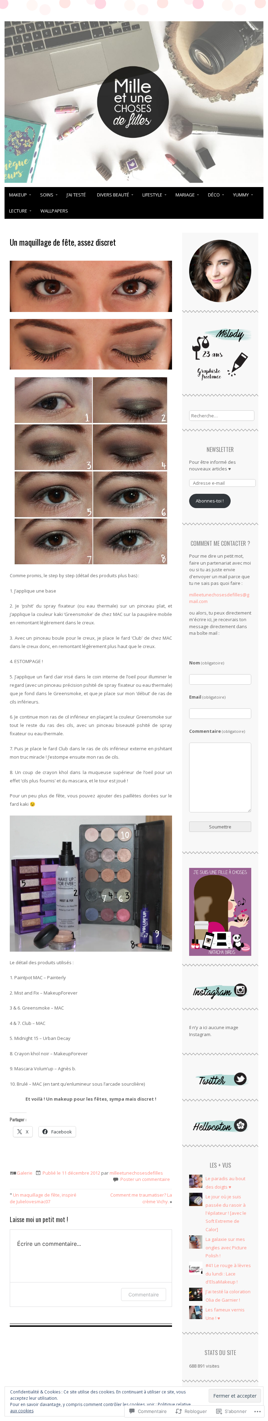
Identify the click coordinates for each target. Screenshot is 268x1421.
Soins (46, 195)
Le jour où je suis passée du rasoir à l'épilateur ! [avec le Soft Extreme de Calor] (226, 1213)
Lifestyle (152, 195)
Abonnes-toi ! (210, 501)
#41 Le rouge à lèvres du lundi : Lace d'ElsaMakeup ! (228, 1273)
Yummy (241, 195)
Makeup (18, 195)
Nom (206, 663)
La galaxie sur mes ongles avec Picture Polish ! (226, 1247)
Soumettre (220, 827)
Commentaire (143, 1294)
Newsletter (220, 449)
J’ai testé (76, 195)
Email (207, 697)
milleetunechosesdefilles (136, 1173)
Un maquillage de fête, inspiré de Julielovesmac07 (43, 1198)
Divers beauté (113, 195)
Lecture (18, 211)
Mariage (185, 195)
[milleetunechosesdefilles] (134, 183)
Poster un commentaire (145, 1179)
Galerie (24, 1173)
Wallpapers (54, 211)
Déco (214, 195)
